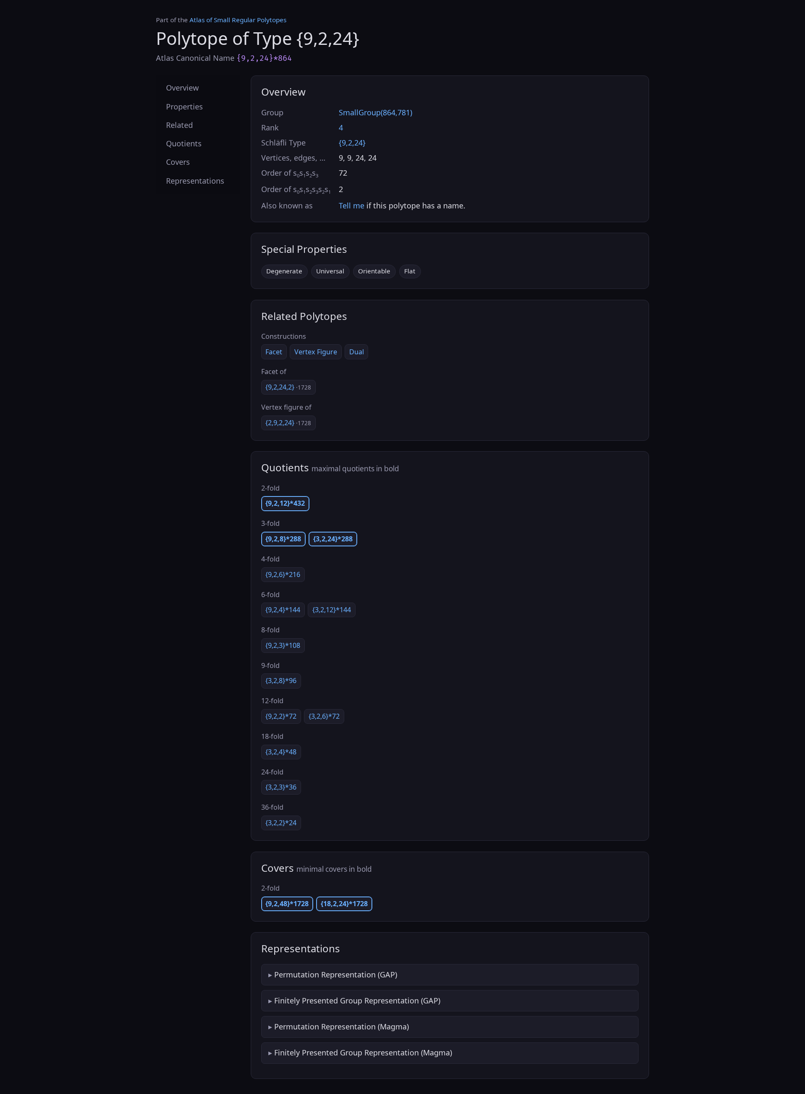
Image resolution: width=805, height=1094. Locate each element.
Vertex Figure (315, 351)
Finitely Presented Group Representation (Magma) (363, 1052)
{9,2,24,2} (288, 387)
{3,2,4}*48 (280, 751)
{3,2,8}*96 (280, 680)
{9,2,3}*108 (282, 645)
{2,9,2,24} (288, 422)
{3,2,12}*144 (331, 609)
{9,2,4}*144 (282, 609)
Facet (273, 351)
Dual (356, 351)
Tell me (351, 205)
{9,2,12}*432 (285, 503)
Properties (184, 106)
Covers (178, 162)
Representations (195, 180)
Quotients (184, 143)
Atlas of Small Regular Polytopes (238, 20)
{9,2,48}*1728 (287, 903)
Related (179, 125)
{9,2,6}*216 (282, 574)
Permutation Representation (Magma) (341, 1026)
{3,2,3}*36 (280, 787)
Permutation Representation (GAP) (335, 974)
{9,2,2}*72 (280, 716)
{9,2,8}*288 (283, 538)
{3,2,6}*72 (324, 716)
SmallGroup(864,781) (375, 112)
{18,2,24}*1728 (344, 903)
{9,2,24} (352, 143)
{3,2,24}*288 (333, 538)
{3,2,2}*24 (280, 822)
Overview (182, 88)
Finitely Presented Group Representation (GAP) (357, 1000)
